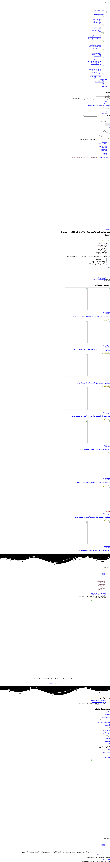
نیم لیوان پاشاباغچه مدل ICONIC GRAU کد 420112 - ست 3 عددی (90, 350)
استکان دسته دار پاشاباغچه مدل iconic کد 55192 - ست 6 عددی (91, 316)
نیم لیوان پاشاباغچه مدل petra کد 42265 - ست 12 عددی (93, 482)
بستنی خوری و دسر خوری (103, 722)
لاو (109, 743)
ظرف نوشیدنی (97, 279)
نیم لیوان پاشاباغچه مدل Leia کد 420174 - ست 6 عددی (93, 383)
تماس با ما (104, 102)
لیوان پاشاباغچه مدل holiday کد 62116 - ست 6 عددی (94, 550)
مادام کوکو (107, 741)
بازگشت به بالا (106, 859)
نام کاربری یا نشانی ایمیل (104, 115)
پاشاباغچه (102, 246)
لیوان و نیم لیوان (104, 157)
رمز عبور (107, 118)
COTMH (51, 683)
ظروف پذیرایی (106, 730)
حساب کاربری (106, 752)
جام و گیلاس (107, 714)
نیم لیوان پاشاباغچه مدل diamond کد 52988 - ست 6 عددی (92, 517)
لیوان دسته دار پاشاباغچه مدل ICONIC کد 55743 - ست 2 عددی (91, 416)
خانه (109, 157)
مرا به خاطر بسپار (104, 121)
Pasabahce (107, 229)
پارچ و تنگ (107, 725)
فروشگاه (105, 101)
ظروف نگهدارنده (101, 589)
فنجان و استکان (106, 717)
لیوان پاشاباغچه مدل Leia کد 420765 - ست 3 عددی (95, 449)
